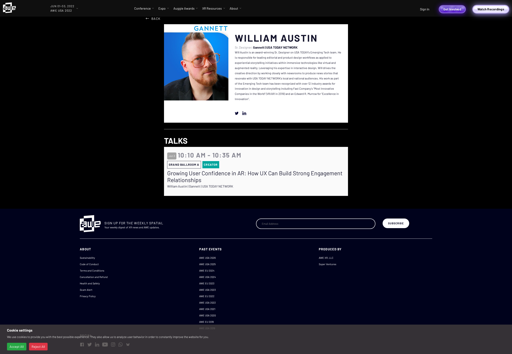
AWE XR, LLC (326, 257)
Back (155, 18)
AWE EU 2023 (206, 283)
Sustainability (87, 257)
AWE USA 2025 (207, 264)
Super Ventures (327, 264)
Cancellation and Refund (94, 277)
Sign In (424, 9)
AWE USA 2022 (207, 302)
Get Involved (452, 9)
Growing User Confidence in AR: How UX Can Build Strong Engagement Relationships (254, 177)
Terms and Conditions (92, 270)
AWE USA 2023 (207, 289)
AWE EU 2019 (206, 321)
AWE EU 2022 (206, 296)
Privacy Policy (88, 296)
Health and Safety (90, 283)
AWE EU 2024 (206, 270)
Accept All (17, 346)
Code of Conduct (89, 264)
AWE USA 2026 (207, 257)
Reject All (38, 346)
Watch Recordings (490, 9)
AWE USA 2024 (207, 277)
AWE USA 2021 (207, 309)
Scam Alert (86, 289)
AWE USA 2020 (207, 315)
